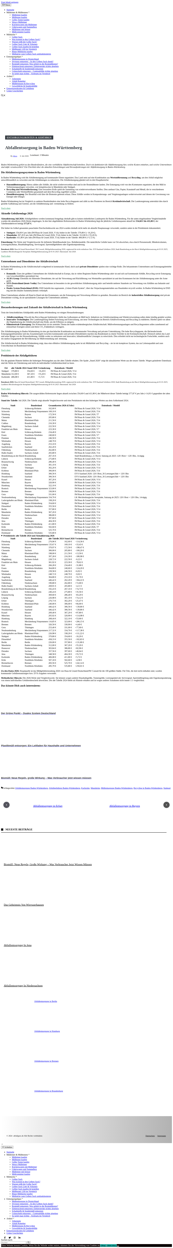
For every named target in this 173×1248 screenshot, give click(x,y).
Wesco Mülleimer (19, 22)
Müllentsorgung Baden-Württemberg (116, 788)
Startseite (10, 10)
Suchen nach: (7, 1240)
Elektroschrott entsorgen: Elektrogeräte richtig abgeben (35, 66)
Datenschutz (150, 1136)
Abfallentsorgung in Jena (17, 945)
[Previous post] (6, 805)
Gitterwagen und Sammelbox (24, 27)
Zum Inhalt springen (9, 2)
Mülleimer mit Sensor (21, 29)
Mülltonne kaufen (19, 17)
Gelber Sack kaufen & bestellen (25, 47)
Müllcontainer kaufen (21, 32)
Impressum (161, 1136)
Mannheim (95, 788)
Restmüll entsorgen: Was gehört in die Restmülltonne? (35, 64)
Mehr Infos (111, 1245)
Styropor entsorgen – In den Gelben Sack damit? (32, 61)
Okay (103, 1245)
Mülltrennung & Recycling (23, 83)
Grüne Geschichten (14, 91)
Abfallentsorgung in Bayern (124, 805)
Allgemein (16, 79)
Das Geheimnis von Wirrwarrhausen (24, 904)
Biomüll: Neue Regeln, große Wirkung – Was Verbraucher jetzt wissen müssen (48, 864)
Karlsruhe (85, 788)
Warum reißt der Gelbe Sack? (24, 42)
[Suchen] (29, 1242)
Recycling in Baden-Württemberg (148, 788)
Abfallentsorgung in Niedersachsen (23, 985)
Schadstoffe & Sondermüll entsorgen (27, 69)
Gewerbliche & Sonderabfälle (24, 86)
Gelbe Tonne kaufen (20, 20)
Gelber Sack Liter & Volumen (24, 44)
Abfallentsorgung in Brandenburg (48, 1091)
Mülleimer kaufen (19, 15)
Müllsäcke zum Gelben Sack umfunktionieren (31, 54)
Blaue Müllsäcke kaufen (22, 51)
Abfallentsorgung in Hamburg (47, 1031)
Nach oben (5, 208)
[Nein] (118, 1246)
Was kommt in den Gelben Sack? (26, 39)
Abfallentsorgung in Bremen (46, 1061)
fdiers (15, 156)
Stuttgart (167, 788)
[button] (3, 96)
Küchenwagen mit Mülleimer (24, 24)
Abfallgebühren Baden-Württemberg (64, 788)
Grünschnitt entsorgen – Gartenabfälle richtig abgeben (35, 71)
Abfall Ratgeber (19, 81)
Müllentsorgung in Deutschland (25, 59)
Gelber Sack (17, 37)
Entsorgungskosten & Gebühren (20, 88)
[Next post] (166, 805)
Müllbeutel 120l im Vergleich (24, 49)
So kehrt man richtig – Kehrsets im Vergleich (31, 73)
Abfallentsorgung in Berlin (45, 1001)
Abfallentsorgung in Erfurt (47, 805)
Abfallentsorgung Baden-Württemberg (31, 788)
